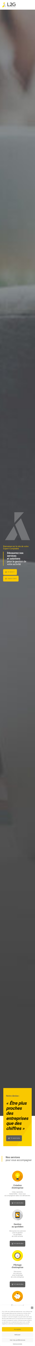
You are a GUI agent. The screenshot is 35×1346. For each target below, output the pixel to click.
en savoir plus (18, 1203)
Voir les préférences (17, 1340)
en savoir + (11, 572)
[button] (32, 1308)
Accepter (17, 1329)
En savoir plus (15, 1138)
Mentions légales (17, 1344)
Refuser (17, 1335)
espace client (12, 578)
